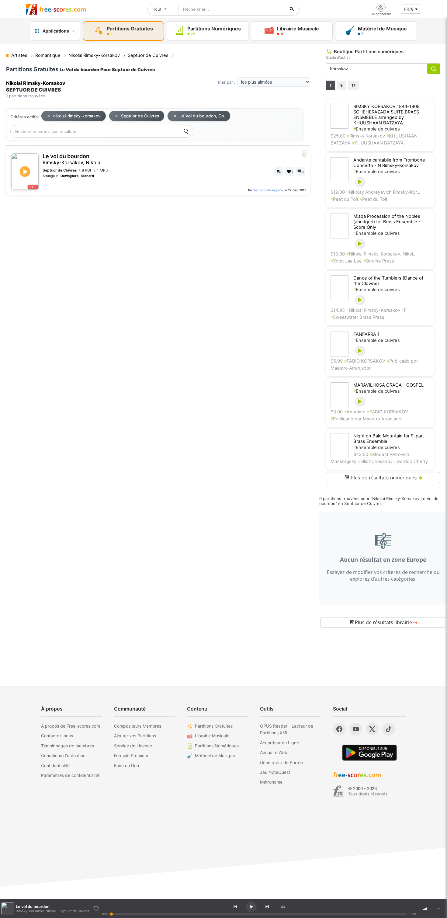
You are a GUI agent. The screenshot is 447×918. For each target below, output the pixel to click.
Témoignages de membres (67, 745)
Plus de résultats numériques (386, 478)
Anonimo (355, 412)
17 (353, 85)
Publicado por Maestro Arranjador (367, 419)
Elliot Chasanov (375, 461)
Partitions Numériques (217, 745)
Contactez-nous (57, 735)
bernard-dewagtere (268, 190)
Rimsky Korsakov (366, 136)
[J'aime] (96, 908)
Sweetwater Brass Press (357, 317)
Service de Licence (133, 745)
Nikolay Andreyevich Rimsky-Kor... (383, 192)
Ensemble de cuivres (376, 129)
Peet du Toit (344, 199)
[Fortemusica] (338, 791)
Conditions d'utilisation (63, 755)
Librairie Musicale (212, 735)
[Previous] (235, 906)
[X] (372, 729)
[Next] (267, 906)
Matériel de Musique (215, 755)
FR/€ (409, 9)
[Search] (185, 131)
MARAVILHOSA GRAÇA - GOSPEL (388, 385)
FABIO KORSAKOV (364, 361)
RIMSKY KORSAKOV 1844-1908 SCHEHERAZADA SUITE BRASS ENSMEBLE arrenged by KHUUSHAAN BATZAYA (386, 115)
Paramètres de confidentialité (70, 775)
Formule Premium (131, 755)
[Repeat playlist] (283, 906)
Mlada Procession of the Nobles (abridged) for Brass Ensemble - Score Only (387, 222)
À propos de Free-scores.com (70, 725)
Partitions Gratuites (214, 725)
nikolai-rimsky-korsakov (77, 115)
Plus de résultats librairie (385, 622)
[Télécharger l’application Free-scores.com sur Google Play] (369, 753)
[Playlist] (438, 908)
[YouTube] (355, 729)
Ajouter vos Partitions (135, 735)
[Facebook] (339, 729)
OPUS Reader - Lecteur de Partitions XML (286, 729)
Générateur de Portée (281, 762)
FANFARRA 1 (366, 334)
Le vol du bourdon (72, 159)
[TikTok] (388, 729)
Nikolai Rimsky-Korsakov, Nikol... (381, 254)
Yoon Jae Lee (346, 261)
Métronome (271, 781)
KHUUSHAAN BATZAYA (378, 143)
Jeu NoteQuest (275, 772)
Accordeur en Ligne (279, 742)
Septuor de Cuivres (140, 115)
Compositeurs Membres (137, 725)
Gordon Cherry (411, 461)
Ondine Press (378, 261)
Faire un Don (126, 765)
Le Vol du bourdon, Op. (202, 115)
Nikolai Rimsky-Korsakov (373, 310)
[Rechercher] (292, 9)
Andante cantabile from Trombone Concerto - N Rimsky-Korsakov (389, 162)
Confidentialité (55, 765)
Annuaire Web (273, 752)
